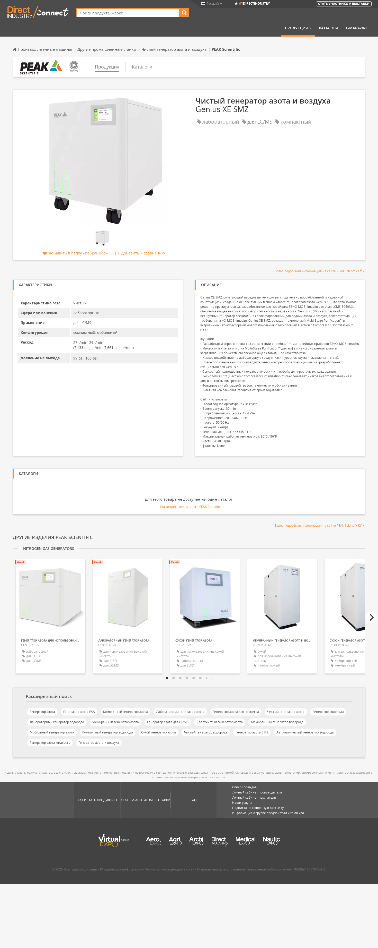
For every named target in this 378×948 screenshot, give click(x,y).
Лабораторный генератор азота (180, 712)
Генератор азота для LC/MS (167, 722)
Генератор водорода (328, 712)
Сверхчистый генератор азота (220, 722)
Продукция (296, 28)
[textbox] (127, 12)
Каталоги (328, 28)
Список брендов (244, 787)
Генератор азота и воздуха (98, 742)
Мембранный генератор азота (115, 722)
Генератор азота (42, 712)
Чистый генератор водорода (205, 732)
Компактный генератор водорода (107, 732)
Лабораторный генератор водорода (57, 722)
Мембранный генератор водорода (277, 722)
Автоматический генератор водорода (305, 732)
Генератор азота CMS (252, 732)
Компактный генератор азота (125, 712)
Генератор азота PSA (79, 712)
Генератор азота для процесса (236, 712)
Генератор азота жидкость (50, 742)
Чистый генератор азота (285, 712)
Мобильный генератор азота (52, 732)
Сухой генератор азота (158, 732)
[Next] (371, 617)
